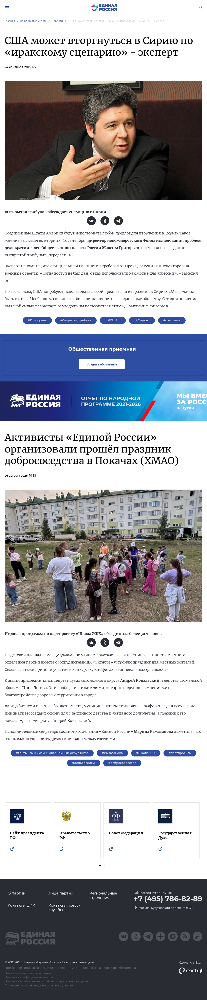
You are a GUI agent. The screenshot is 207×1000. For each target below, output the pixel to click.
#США (113, 320)
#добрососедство (122, 763)
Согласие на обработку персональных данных (39, 985)
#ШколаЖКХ (145, 753)
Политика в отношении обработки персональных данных (48, 981)
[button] (100, 865)
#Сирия (142, 320)
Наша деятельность (33, 20)
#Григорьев (37, 320)
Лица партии (61, 893)
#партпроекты (180, 753)
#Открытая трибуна (76, 320)
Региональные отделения (103, 895)
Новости (57, 20)
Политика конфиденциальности (29, 977)
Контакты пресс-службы (64, 907)
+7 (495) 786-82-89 (168, 899)
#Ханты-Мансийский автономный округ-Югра (52, 753)
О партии (16, 893)
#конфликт (172, 320)
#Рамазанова (112, 753)
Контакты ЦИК (21, 905)
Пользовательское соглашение (28, 973)
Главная (10, 20)
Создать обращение (102, 364)
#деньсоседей (83, 763)
